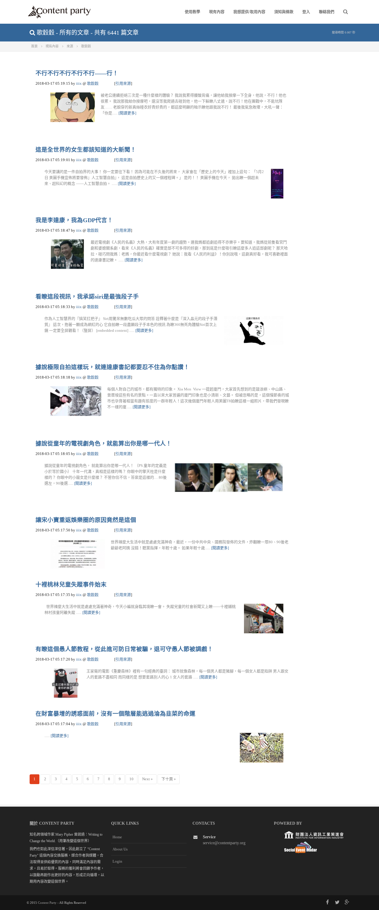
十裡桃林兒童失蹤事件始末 (71, 584)
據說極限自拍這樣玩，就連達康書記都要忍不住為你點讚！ (113, 367)
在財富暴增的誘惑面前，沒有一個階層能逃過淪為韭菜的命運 (115, 714)
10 (131, 779)
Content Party (47, 902)
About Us (120, 849)
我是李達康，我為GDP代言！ (74, 220)
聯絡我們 (326, 11)
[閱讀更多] (127, 113)
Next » (147, 779)
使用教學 (192, 11)
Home (117, 837)
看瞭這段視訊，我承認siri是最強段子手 (87, 297)
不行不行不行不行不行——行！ (77, 73)
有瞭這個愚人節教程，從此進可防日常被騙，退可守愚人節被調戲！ (124, 649)
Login (117, 861)
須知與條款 (283, 11)
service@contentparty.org (224, 843)
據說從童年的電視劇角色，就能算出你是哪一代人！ (104, 443)
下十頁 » (168, 779)
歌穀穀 (93, 83)
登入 (306, 11)
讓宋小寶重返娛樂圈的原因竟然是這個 (86, 520)
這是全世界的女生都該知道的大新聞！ (86, 150)
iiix (79, 83)
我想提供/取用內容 (249, 11)
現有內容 (216, 11)
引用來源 (123, 83)
